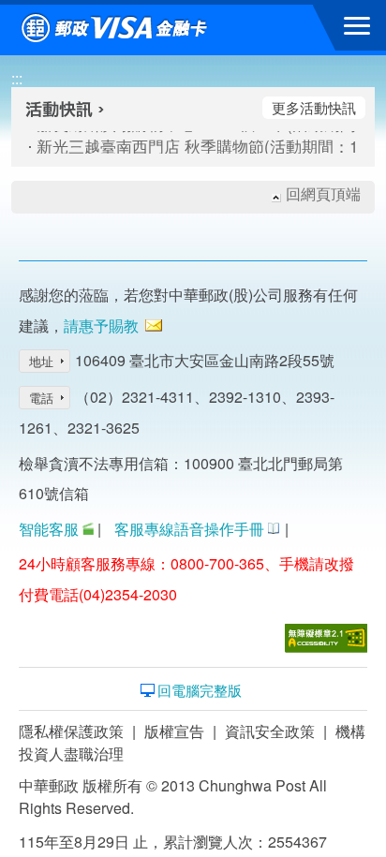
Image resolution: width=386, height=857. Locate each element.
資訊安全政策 (270, 731)
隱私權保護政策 (71, 731)
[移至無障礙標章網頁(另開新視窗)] (326, 638)
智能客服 (49, 528)
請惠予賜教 (101, 325)
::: (16, 78)
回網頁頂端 (323, 193)
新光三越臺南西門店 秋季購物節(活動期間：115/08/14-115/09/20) (177, 146)
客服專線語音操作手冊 (189, 528)
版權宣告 (174, 731)
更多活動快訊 (314, 107)
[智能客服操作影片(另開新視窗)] (88, 528)
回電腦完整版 (199, 690)
